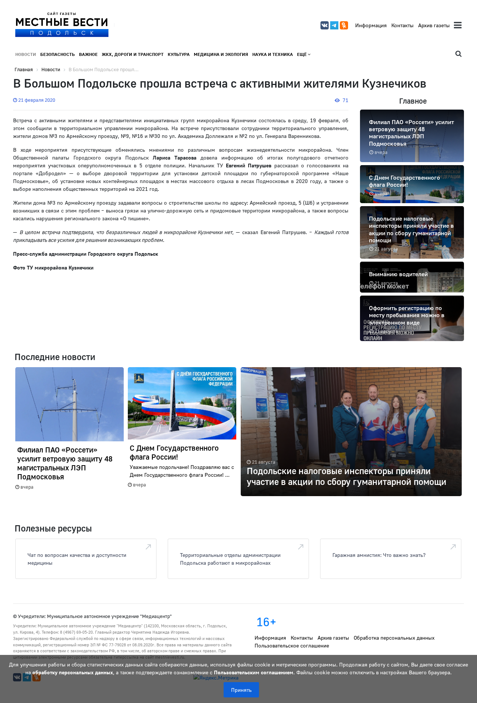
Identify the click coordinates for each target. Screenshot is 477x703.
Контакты (402, 25)
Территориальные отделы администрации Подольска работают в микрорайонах (230, 559)
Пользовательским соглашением (253, 672)
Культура (179, 54)
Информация (371, 25)
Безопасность (57, 54)
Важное (88, 54)
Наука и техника (272, 54)
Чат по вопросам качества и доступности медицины (77, 559)
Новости (25, 54)
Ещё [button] (302, 54)
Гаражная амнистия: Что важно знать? (379, 555)
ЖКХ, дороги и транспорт (133, 54)
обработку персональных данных (72, 672)
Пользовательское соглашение (292, 645)
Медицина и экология (221, 54)
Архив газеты (434, 25)
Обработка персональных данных (394, 637)
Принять (241, 690)
